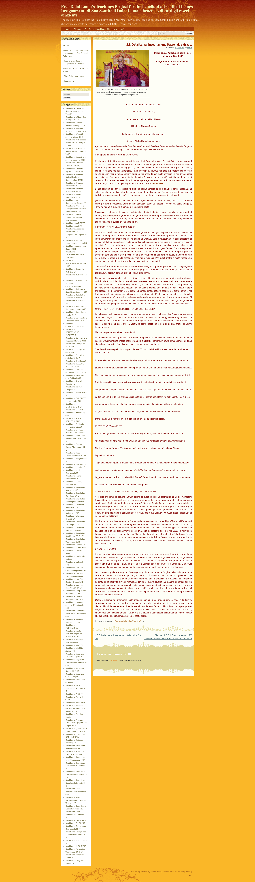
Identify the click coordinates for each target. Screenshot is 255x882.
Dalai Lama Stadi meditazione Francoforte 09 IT (75, 792)
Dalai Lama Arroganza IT (75, 229)
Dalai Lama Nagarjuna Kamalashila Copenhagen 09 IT (76, 662)
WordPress (156, 871)
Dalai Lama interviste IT (75, 467)
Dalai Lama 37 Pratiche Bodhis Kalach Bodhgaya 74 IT (75, 151)
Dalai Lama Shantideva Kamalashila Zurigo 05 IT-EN (76, 774)
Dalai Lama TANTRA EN (75, 820)
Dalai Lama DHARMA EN (75, 361)
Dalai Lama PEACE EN (75, 703)
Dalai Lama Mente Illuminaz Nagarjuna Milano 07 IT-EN (73, 634)
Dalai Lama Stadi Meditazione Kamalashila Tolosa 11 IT (75, 800)
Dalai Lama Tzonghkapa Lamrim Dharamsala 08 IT (75, 835)
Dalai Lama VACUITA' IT (75, 846)
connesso (113, 660)
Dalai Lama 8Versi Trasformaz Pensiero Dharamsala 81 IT (74, 217)
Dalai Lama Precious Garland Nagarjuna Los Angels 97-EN (75, 708)
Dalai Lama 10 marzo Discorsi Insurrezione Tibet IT (74, 111)
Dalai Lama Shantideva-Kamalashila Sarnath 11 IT (75, 783)
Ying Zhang (186, 871)
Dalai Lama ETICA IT (74, 410)
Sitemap (77, 29)
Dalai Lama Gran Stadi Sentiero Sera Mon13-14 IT (75, 438)
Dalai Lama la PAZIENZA (75, 547)
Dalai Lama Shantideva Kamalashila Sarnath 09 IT (75, 766)
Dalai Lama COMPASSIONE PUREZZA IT (72, 332)
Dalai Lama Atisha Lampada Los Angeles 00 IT (76, 235)
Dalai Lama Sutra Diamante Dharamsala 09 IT (76, 814)
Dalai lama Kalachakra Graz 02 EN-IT (128, 621)
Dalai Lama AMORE (73, 226)
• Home (66, 46)
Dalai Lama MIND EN (74, 645)
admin (189, 48)
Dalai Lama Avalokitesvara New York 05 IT (75, 263)
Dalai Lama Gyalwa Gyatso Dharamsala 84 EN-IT (75, 447)
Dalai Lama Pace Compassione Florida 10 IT (75, 688)
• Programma (68, 81)
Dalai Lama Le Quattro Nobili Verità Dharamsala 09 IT (75, 613)
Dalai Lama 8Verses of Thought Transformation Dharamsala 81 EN (75, 209)
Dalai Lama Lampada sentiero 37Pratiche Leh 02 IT (75, 605)
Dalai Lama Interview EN (75, 464)
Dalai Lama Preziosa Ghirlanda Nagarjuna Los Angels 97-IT (76, 723)
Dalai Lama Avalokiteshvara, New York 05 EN (74, 255)
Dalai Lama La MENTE (75, 545)
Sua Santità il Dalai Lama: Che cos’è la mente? (104, 29)
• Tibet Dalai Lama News (73, 76)
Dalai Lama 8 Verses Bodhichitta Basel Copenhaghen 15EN (74, 177)
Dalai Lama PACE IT (74, 694)
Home (67, 29)
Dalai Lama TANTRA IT (75, 823)
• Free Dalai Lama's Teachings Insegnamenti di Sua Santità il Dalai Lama (76, 53)
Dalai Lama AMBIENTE (75, 223)
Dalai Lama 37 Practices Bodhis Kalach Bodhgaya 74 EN (75, 143)
